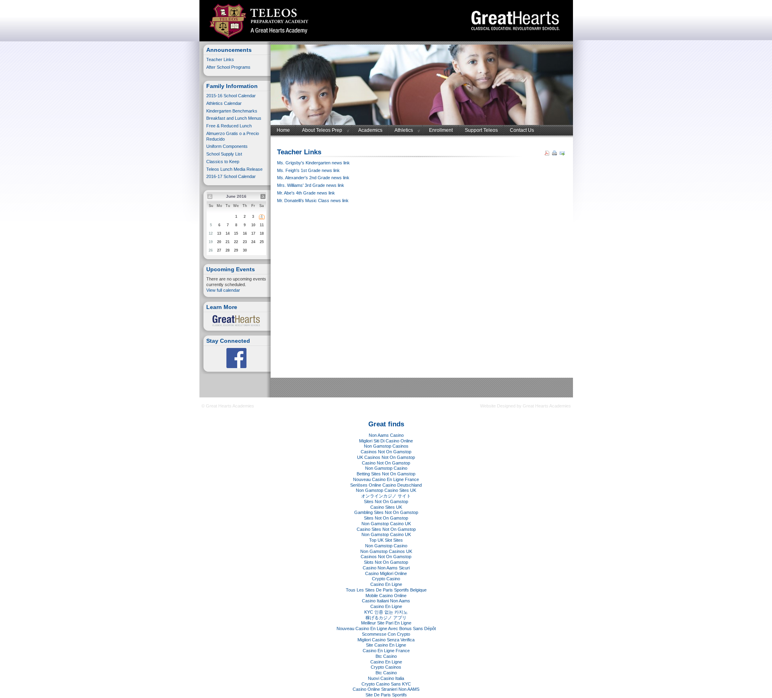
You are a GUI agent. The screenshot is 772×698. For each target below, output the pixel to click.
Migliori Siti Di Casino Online (386, 440)
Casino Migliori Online (386, 573)
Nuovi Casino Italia (386, 678)
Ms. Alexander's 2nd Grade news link (313, 177)
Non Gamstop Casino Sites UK (386, 490)
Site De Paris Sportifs (386, 694)
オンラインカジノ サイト (386, 495)
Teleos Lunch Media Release (234, 169)
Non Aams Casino (386, 435)
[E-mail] (563, 153)
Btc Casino (386, 656)
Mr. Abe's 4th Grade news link (306, 192)
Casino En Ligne (386, 584)
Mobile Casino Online (386, 595)
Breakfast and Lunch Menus (233, 118)
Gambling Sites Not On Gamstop (386, 512)
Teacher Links (220, 59)
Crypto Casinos (386, 667)
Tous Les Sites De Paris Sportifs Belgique (386, 589)
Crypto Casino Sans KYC (386, 684)
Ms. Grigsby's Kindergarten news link (313, 162)
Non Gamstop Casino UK (386, 523)
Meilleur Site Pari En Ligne (386, 622)
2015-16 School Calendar (231, 95)
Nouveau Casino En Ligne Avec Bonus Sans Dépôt (386, 628)
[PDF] (547, 153)
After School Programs (228, 67)
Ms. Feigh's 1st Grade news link (308, 170)
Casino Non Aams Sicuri (386, 567)
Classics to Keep (222, 161)
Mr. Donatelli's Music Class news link (313, 200)
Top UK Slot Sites (386, 540)
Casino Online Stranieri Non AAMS (386, 689)
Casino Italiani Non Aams (386, 600)
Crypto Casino (386, 578)
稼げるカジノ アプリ (386, 617)
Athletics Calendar (224, 103)
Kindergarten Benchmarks (232, 110)
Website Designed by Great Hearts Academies (525, 405)
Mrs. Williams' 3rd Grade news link (310, 185)
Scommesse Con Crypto (386, 634)
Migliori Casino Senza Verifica (386, 639)
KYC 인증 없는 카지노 (386, 612)
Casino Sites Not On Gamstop (386, 529)
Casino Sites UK (386, 507)
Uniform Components (227, 146)
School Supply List (224, 153)
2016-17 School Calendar (231, 176)
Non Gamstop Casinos (386, 446)
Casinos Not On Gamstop (386, 451)
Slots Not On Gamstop (386, 562)
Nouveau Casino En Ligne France (386, 479)
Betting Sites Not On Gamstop (386, 473)
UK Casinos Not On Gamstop (386, 457)
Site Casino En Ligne (386, 645)
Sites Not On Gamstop (386, 501)
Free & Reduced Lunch (229, 125)
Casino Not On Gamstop (386, 463)
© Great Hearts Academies (227, 405)
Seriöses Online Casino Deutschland (386, 485)
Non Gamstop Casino (386, 468)
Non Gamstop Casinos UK (386, 551)
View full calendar (223, 290)
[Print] (555, 153)
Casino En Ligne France (386, 650)
